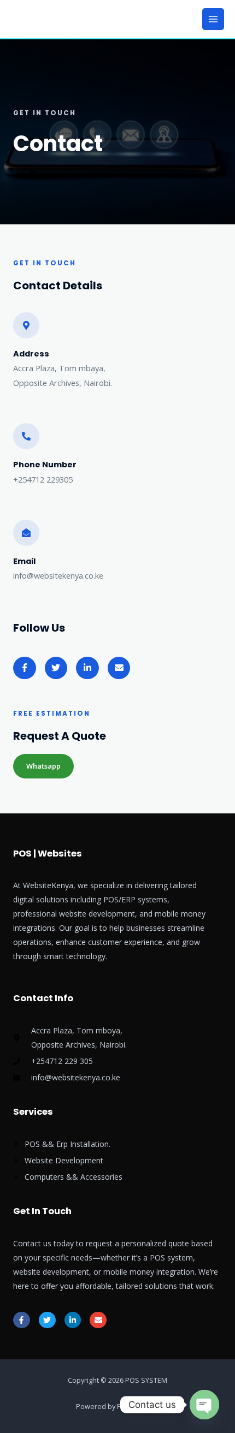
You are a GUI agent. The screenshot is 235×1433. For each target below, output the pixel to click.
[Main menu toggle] (213, 19)
